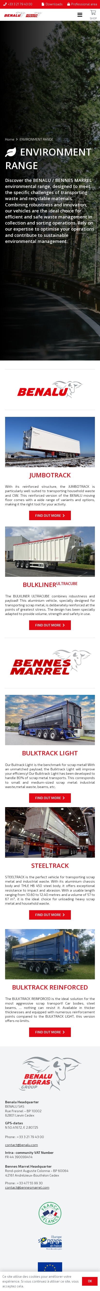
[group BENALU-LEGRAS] (50, 1073)
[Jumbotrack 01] (50, 442)
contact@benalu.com (21, 1145)
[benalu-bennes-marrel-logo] (22, 15)
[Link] (93, 12)
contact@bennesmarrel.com (27, 1187)
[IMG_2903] (50, 551)
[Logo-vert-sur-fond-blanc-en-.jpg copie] (50, 1243)
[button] (80, 14)
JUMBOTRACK (50, 475)
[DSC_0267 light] (50, 832)
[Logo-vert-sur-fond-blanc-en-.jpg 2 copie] (50, 1213)
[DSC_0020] (50, 720)
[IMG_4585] (50, 954)
